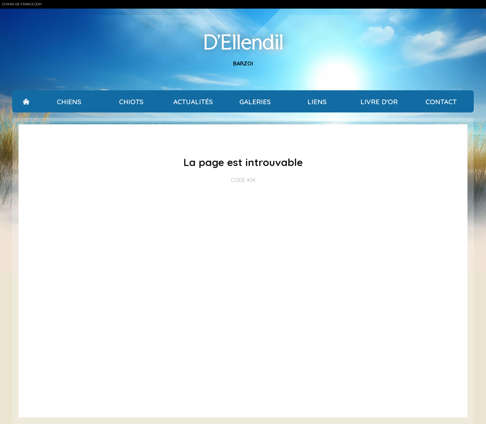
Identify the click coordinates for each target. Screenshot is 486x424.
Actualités (193, 101)
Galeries (255, 101)
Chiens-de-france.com (22, 4)
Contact (441, 101)
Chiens (69, 101)
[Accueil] (26, 101)
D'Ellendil (243, 42)
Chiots (131, 101)
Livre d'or (379, 101)
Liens (317, 101)
